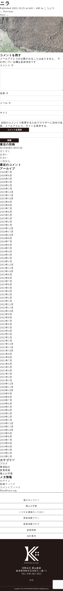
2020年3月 (6, 413)
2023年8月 (6, 278)
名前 (4, 93)
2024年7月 (6, 241)
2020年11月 (7, 387)
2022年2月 (6, 337)
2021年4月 (6, 370)
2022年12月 (7, 304)
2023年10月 (7, 271)
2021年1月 (6, 380)
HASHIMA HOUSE (11, 148)
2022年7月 (6, 321)
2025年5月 (6, 215)
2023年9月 (6, 274)
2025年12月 (7, 192)
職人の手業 (6, 473)
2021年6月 (6, 364)
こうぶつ (49, 8)
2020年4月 (6, 410)
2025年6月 (6, 212)
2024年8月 (6, 238)
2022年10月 (7, 311)
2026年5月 (6, 178)
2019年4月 (6, 446)
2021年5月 (6, 367)
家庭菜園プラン (31, 518)
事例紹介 (5, 467)
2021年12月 (7, 344)
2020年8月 (6, 397)
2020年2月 (6, 416)
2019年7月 (6, 440)
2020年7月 (6, 400)
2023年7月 (6, 281)
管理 (31, 580)
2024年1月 (6, 261)
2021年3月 (6, 373)
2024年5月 (6, 248)
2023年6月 (6, 284)
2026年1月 (6, 188)
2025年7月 (6, 208)
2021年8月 (6, 357)
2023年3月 (6, 294)
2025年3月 (6, 218)
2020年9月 (6, 393)
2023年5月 (6, 288)
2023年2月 (6, 297)
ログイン (5, 480)
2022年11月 (7, 307)
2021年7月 (6, 360)
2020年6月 (6, 403)
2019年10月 (7, 430)
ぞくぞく (5, 151)
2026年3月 (6, 182)
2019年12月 (7, 423)
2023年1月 (6, 301)
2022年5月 (6, 327)
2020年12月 (7, 383)
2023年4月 (6, 291)
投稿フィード (8, 484)
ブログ (4, 463)
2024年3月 (6, 254)
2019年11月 (7, 426)
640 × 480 (34, 8)
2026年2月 (6, 185)
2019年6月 (6, 443)
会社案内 (31, 536)
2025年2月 (6, 221)
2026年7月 (6, 172)
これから (5, 161)
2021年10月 (7, 350)
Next (4, 15)
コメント (7, 65)
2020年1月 (6, 420)
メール (5, 103)
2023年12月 (7, 264)
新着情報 (5, 470)
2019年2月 (6, 453)
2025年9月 (6, 202)
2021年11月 (7, 347)
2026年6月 (6, 175)
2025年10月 (7, 198)
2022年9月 (6, 314)
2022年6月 (6, 324)
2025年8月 (6, 205)
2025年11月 (7, 195)
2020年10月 (7, 390)
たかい (4, 157)
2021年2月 (6, 377)
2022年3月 (6, 334)
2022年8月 (6, 317)
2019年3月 (6, 450)
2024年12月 (7, 228)
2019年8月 (6, 436)
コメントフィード (10, 487)
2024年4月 (6, 251)
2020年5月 (6, 407)
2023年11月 (7, 268)
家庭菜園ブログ (31, 524)
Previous (6, 11)
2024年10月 (7, 235)
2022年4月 (6, 331)
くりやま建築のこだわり (31, 512)
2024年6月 (6, 245)
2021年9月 (6, 354)
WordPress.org (8, 490)
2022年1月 (6, 340)
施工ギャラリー (31, 500)
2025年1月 (6, 225)
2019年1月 (6, 456)
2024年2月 (6, 258)
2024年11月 (7, 231)
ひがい (4, 154)
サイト (4, 112)
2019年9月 (6, 433)
